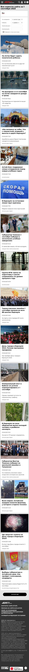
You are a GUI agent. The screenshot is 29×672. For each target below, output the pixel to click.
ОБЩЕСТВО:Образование (10, 248)
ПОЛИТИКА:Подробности (10, 588)
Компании (5, 177)
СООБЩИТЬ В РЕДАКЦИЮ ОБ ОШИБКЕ (13, 615)
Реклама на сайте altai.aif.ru (11, 608)
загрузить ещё (15, 594)
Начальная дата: (6, 25)
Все (3, 13)
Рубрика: (4, 22)
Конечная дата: (6, 29)
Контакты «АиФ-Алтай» (9, 605)
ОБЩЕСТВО (5, 68)
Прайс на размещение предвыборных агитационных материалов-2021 (12, 612)
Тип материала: (6, 19)
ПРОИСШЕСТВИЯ (7, 143)
